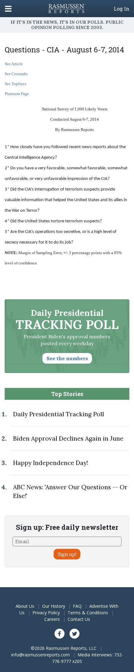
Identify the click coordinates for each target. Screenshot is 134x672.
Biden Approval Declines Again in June (68, 438)
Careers (52, 619)
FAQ (77, 606)
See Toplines (15, 83)
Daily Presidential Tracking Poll (58, 414)
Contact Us (79, 619)
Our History (53, 606)
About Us (25, 606)
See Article (14, 63)
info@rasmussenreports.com (40, 655)
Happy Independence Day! (50, 463)
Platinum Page (17, 93)
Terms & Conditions (88, 613)
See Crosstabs (16, 73)
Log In (121, 8)
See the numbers (67, 358)
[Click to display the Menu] (8, 8)
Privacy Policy (46, 613)
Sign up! (67, 554)
